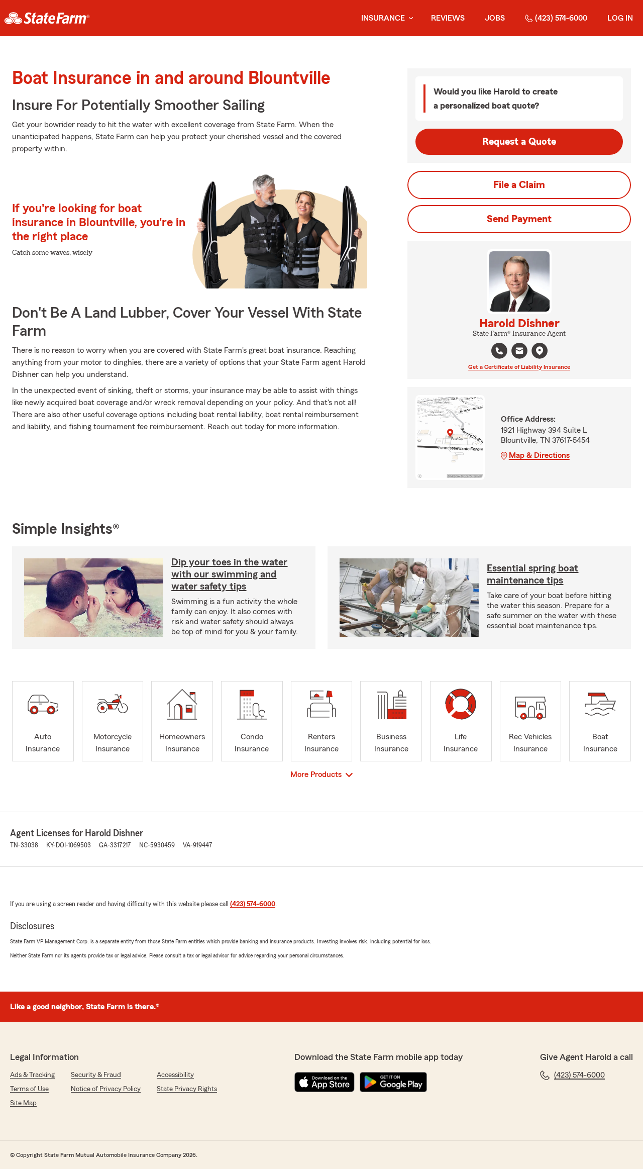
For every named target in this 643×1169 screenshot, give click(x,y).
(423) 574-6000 (561, 18)
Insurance (383, 18)
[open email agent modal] (519, 352)
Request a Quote (519, 142)
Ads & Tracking (32, 1075)
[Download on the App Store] (324, 1082)
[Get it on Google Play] (393, 1082)
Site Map (23, 1103)
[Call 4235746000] (499, 351)
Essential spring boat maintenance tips (532, 574)
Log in (620, 18)
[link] (47, 18)
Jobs (495, 18)
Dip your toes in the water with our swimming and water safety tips (229, 574)
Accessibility (175, 1075)
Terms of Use (29, 1089)
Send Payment (519, 219)
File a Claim (519, 185)
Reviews (448, 18)
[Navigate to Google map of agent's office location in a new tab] (539, 351)
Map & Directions (539, 455)
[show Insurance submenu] (409, 18)
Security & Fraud (96, 1075)
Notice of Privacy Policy (106, 1089)
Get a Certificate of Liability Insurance (519, 367)
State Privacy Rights (187, 1089)
